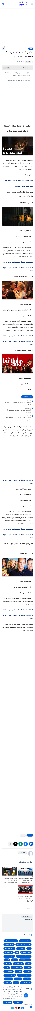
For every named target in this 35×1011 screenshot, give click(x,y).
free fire (8, 982)
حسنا (18, 1002)
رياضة (28, 979)
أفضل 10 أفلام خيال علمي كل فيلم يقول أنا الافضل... (19, 411)
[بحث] (3, 4)
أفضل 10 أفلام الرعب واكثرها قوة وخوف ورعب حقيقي (18, 419)
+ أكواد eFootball (25, 941)
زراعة (19, 979)
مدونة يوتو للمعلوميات (22, 4)
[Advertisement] (17, 28)
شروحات (10, 979)
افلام (30, 48)
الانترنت (12, 956)
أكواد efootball (8, 952)
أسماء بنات (21, 948)
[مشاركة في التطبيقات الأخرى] (10, 844)
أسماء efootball (9, 948)
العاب (28, 963)
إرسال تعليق (26, 916)
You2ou (28, 61)
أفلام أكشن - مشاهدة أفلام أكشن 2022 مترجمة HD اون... (17, 404)
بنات (20, 971)
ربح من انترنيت (11, 975)
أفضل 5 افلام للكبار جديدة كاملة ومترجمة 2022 (17, 73)
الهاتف (28, 967)
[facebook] (26, 995)
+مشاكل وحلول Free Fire (23, 944)
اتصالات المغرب (9, 944)
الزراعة (15, 960)
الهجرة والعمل (18, 967)
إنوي (7, 967)
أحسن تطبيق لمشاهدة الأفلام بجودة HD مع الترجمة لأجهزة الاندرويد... (10, 880)
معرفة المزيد (8, 1002)
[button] (26, 844)
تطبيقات (10, 971)
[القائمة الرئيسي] (32, 4)
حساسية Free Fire (25, 975)
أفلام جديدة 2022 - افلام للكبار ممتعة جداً (19, 80)
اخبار (29, 948)
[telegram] (12, 1008)
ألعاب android (19, 963)
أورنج (29, 971)
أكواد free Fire (26, 956)
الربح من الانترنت (25, 960)
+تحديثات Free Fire (11, 941)
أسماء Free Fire (25, 952)
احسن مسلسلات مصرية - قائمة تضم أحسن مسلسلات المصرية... (25, 880)
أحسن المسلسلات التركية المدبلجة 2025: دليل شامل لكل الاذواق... (25, 899)
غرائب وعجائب (26, 982)
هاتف (16, 982)
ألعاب (7, 960)
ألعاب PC (8, 963)
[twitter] (19, 1008)
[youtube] (16, 1008)
